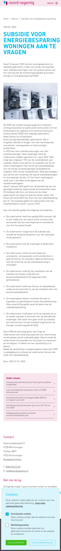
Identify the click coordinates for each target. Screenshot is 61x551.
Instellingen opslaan (42, 542)
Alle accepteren (16, 542)
